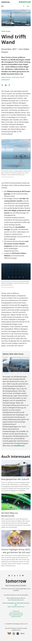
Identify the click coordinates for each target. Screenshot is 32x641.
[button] (2, 6)
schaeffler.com (19, 446)
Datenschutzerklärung (16, 613)
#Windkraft (5, 80)
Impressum (16, 611)
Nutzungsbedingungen (16, 615)
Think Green (5, 31)
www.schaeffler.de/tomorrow (16, 606)
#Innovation (6, 77)
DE (28, 6)
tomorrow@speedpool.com (16, 600)
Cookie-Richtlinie (16, 616)
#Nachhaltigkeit (18, 77)
